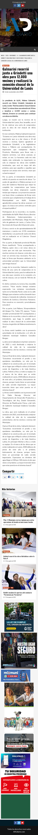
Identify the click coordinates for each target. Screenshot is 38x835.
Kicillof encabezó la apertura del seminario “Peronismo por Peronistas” (17, 593)
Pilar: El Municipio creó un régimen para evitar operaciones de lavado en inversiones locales (18, 521)
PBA (12, 588)
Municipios (6, 65)
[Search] (35, 49)
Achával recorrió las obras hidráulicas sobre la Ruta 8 (18, 557)
